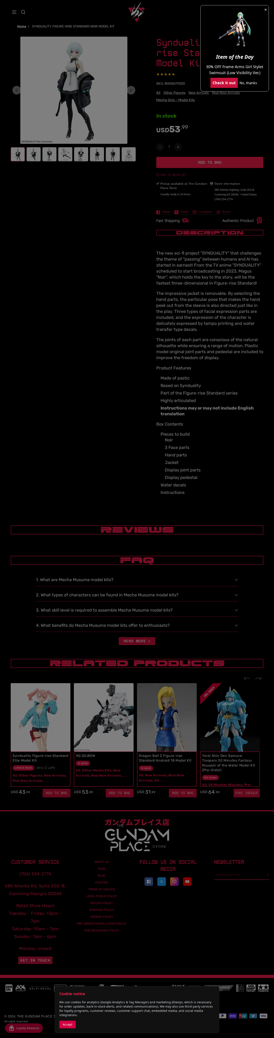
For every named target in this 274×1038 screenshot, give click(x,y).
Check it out (224, 82)
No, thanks (248, 83)
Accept (67, 1024)
